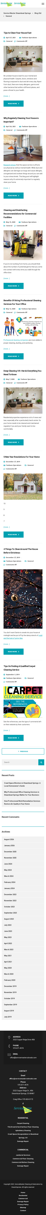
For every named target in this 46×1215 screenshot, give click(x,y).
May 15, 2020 (10, 222)
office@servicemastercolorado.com (23, 1058)
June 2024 (8, 864)
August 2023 (9, 919)
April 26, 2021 (11, 126)
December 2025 (10, 852)
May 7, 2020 (10, 379)
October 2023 (9, 907)
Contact (23, 1210)
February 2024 (9, 882)
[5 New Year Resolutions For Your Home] (23, 488)
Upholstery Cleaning (23, 1130)
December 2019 (10, 986)
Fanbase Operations (29, 38)
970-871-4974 (18, 1048)
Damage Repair (23, 1141)
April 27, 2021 (11, 38)
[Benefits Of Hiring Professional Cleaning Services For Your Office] (23, 328)
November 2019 (10, 992)
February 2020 (9, 980)
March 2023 (8, 950)
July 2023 (7, 925)
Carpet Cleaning (23, 1123)
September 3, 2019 (12, 674)
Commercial (23, 1198)
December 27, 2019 (13, 462)
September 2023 (10, 913)
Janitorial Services (23, 1155)
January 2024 (9, 888)
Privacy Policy (23, 1204)
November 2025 (10, 858)
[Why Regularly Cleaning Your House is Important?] (23, 149)
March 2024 (8, 876)
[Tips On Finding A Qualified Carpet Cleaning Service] (23, 703)
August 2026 (9, 839)
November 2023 (10, 901)
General (9, 41)
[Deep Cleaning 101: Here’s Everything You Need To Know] (23, 402)
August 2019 (9, 1011)
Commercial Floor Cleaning (23, 1159)
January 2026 (9, 846)
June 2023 (8, 931)
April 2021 (8, 962)
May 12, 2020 (10, 309)
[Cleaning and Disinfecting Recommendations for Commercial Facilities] (23, 246)
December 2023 (10, 894)
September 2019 (10, 1005)
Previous (24, 751)
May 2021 (8, 956)
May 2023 (8, 937)
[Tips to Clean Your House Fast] (23, 60)
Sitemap (23, 1207)
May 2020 (8, 968)
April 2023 (8, 943)
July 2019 (7, 1017)
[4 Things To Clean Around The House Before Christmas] (23, 600)
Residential (23, 1195)
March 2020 (8, 974)
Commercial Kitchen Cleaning (23, 1162)
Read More (12, 103)
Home (23, 1192)
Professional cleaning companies (16, 340)
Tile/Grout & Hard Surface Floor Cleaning (23, 1127)
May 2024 (8, 870)
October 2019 (9, 998)
